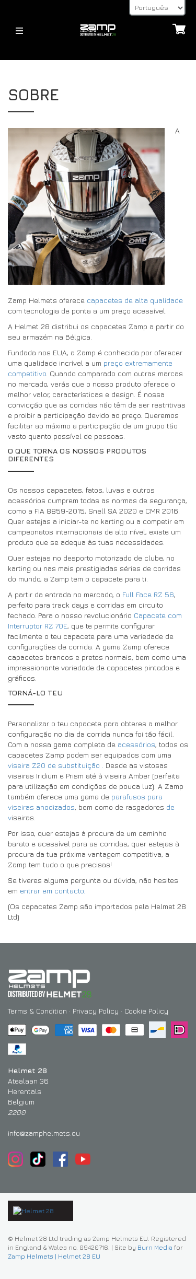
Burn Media (154, 1247)
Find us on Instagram (15, 1159)
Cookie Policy (146, 1010)
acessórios (136, 744)
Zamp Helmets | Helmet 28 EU (54, 1256)
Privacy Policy (96, 1010)
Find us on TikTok (37, 1159)
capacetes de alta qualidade (135, 300)
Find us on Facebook (60, 1159)
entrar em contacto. (52, 890)
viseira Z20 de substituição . (55, 765)
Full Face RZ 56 (148, 594)
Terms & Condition (37, 1010)
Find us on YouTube (82, 1159)
